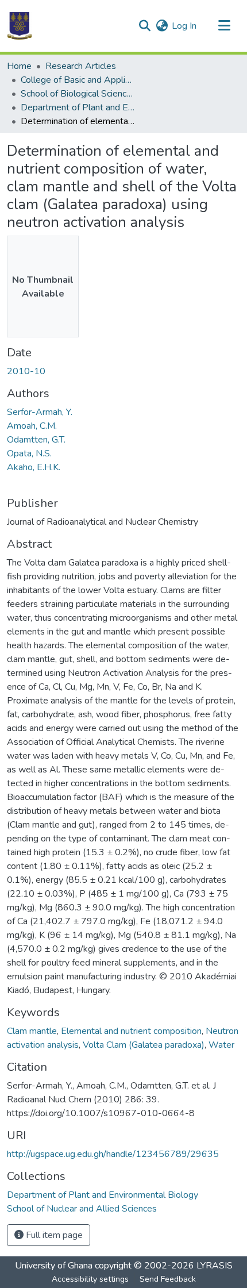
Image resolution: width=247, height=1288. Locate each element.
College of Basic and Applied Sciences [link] (78, 80)
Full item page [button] (53, 1235)
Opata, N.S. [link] (29, 453)
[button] (19, 25)
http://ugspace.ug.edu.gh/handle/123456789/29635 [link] (113, 1154)
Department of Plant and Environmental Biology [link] (78, 107)
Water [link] (221, 1045)
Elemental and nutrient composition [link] (131, 1031)
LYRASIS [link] (214, 1265)
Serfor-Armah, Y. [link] (39, 412)
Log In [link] (184, 26)
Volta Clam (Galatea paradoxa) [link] (143, 1045)
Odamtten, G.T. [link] (36, 439)
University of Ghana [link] (53, 1265)
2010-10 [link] (26, 371)
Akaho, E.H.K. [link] (33, 467)
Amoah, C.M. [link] (32, 426)
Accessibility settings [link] (90, 1279)
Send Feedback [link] (168, 1279)
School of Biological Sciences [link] (78, 93)
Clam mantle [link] (32, 1031)
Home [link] (19, 66)
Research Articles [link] (80, 66)
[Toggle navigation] (224, 26)
